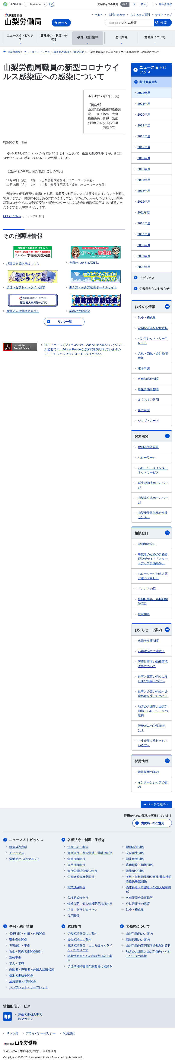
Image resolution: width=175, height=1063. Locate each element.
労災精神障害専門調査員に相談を (89, 966)
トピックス (147, 277)
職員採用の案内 (148, 772)
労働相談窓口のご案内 (82, 933)
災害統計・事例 (19, 945)
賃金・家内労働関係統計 (25, 951)
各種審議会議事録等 (139, 897)
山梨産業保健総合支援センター (153, 515)
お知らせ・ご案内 (148, 630)
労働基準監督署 (148, 447)
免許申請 (144, 410)
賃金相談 (144, 614)
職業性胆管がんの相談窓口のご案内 (89, 958)
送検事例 (15, 957)
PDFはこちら (12, 216)
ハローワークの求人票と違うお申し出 (153, 576)
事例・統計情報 (21, 926)
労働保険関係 (76, 859)
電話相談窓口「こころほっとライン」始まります (89, 948)
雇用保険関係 (76, 865)
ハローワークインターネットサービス (153, 470)
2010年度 (143, 223)
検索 (164, 22)
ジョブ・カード (148, 420)
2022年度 (143, 92)
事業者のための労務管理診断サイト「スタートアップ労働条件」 (153, 559)
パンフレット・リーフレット (153, 341)
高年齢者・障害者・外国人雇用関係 (148, 889)
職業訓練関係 (76, 887)
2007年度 (143, 256)
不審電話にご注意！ (151, 651)
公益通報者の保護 (138, 903)
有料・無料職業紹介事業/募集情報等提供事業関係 (149, 879)
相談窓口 (141, 533)
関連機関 (141, 436)
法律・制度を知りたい (82, 909)
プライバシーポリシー (41, 1033)
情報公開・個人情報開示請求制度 (89, 903)
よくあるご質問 (140, 14)
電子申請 (144, 368)
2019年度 (143, 125)
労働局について (138, 926)
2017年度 (143, 147)
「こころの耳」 (148, 588)
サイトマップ (163, 14)
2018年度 (143, 136)
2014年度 (143, 180)
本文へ (99, 14)
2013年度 (143, 190)
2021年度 (143, 103)
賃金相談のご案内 (79, 939)
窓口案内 (74, 926)
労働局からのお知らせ (154, 288)
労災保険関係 (135, 859)
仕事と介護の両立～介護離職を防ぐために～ (153, 694)
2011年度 (143, 212)
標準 (124, 4)
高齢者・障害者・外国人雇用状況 (31, 969)
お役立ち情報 (145, 307)
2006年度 (143, 267)
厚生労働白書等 (148, 389)
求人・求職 (16, 963)
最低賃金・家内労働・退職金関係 (89, 853)
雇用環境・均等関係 (139, 865)
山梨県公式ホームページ (153, 500)
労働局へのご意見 (152, 823)
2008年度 (143, 245)
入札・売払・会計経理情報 (153, 356)
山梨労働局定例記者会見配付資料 (148, 945)
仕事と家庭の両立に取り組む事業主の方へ (153, 679)
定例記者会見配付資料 (153, 328)
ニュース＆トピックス (152, 69)
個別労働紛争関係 (21, 975)
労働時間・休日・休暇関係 (27, 933)
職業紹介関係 (135, 871)
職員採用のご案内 (138, 939)
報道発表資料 (149, 82)
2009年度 (143, 234)
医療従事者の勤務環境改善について (153, 664)
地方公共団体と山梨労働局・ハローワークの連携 (153, 711)
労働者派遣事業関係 (80, 877)
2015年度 (143, 169)
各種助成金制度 (148, 378)
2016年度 (143, 158)
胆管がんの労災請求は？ (151, 728)
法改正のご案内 (77, 847)
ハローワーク (147, 457)
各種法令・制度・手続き (86, 840)
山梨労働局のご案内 (139, 933)
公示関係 (73, 915)
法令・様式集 (147, 317)
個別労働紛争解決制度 (82, 871)
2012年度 (143, 201)
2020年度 (143, 114)
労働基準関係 (135, 847)
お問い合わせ (116, 14)
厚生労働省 (165, 4)
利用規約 (69, 1033)
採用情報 (141, 761)
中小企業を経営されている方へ (153, 743)
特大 (143, 4)
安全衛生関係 (135, 853)
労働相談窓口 (147, 544)
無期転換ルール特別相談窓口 (153, 601)
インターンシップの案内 (153, 785)
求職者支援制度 (148, 640)
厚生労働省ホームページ (153, 485)
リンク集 (12, 1033)
